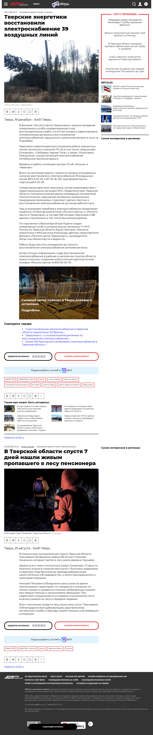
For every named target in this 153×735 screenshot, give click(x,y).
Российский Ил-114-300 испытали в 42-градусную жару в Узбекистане (129, 127)
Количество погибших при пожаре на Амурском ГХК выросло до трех (124, 70)
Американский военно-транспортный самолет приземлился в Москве (130, 108)
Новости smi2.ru (14, 437)
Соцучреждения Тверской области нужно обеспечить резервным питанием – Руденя (31, 427)
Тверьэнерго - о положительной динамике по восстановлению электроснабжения (52, 337)
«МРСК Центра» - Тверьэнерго (18, 104)
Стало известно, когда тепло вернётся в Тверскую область (124, 58)
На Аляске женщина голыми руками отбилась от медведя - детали (130, 97)
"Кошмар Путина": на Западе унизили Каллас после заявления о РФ (130, 117)
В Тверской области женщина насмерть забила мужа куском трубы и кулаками (125, 46)
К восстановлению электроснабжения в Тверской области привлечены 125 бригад (55, 331)
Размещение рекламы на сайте (63, 680)
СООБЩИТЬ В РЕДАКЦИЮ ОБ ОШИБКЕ (92, 683)
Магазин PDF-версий (75, 677)
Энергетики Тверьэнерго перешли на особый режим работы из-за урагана (30, 418)
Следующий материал (52, 727)
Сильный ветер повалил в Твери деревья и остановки (57, 302)
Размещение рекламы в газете (96, 680)
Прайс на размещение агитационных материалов (49, 683)
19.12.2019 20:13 (10, 12)
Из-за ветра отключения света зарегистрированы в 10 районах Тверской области (79, 408)
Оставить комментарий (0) (76, 356)
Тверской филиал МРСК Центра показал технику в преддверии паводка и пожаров (79, 418)
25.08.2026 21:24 (11, 447)
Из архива (56, 533)
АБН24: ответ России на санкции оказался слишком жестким (128, 87)
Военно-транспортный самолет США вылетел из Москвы (125, 34)
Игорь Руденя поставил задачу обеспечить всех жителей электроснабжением (31, 408)
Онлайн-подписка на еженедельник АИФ (107, 677)
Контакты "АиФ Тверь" (35, 680)
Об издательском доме (36, 677)
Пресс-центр (56, 677)
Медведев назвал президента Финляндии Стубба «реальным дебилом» (125, 22)
